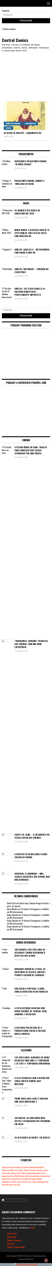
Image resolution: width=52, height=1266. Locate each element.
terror (29, 1181)
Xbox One (5, 1184)
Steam (24, 1181)
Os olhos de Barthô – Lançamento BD (22, 132)
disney (13, 1173)
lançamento (37, 1173)
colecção (39, 1170)
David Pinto (11, 903)
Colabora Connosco (14, 1240)
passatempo (34, 1176)
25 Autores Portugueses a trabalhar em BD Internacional (28, 911)
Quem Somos (12, 1233)
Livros (8, 128)
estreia (18, 1173)
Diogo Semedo (12, 914)
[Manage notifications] (46, 1260)
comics (45, 1170)
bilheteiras (6, 1170)
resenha (13, 1181)
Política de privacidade (16, 1247)
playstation (46, 1176)
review (19, 1181)
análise (17, 1167)
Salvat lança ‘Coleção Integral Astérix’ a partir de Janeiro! (28, 905)
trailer (34, 1181)
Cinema (26, 1170)
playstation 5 (16, 1178)
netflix (15, 1176)
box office (19, 1170)
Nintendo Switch (24, 1176)
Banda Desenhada (13, 123)
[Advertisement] (26, 75)
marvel (9, 1176)
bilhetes (13, 1170)
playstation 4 (6, 1178)
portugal (25, 1178)
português (32, 1178)
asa (21, 1167)
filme (23, 1173)
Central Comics (15, 40)
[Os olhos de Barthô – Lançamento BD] (26, 115)
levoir (44, 1173)
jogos (30, 1173)
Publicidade (11, 1236)
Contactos (11, 1243)
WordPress (30, 1259)
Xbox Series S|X (14, 1184)
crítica (4, 1173)
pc (40, 1176)
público (39, 1178)
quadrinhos (6, 1181)
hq (27, 1173)
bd (43, 1167)
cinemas (32, 1170)
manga (4, 1176)
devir (9, 1173)
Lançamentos (30, 123)
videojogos (41, 1181)
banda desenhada (35, 1167)
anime (4, 1167)
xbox (46, 1181)
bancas (26, 1167)
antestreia (10, 1167)
